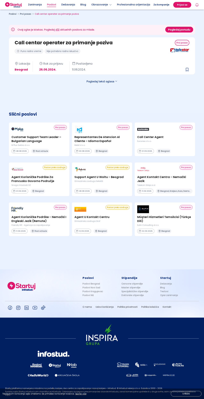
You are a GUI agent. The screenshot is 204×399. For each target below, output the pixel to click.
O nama (87, 306)
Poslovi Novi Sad (91, 287)
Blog (162, 287)
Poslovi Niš (88, 295)
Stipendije (129, 278)
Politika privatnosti (127, 306)
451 (57, 30)
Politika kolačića (150, 306)
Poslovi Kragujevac (93, 291)
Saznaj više (80, 393)
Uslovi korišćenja (105, 306)
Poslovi (12, 14)
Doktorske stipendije (132, 295)
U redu (186, 394)
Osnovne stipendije (132, 283)
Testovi (164, 291)
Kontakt (167, 306)
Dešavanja (166, 283)
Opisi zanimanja (169, 295)
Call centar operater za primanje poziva (57, 14)
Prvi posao (25, 14)
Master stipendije (130, 287)
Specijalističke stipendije (134, 291)
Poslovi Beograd (91, 283)
